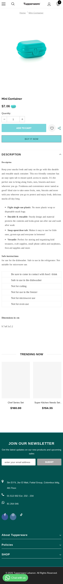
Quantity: (6, 113)
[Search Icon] (16, 4)
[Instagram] (13, 517)
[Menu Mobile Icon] (3, 4)
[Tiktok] (21, 516)
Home (23, 13)
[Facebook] (5, 517)
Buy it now (31, 139)
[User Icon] (49, 4)
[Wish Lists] (52, 128)
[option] (31, 57)
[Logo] (31, 3)
